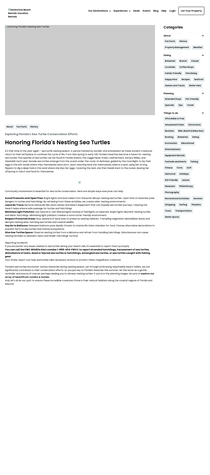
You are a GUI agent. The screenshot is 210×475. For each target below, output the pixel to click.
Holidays (184, 173)
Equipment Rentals (175, 155)
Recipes (186, 79)
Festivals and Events (175, 161)
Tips (180, 105)
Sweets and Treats (175, 85)
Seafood (198, 79)
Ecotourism (171, 143)
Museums (170, 186)
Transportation (183, 210)
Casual (195, 60)
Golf (189, 167)
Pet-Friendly (192, 99)
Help (163, 10)
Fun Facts (170, 41)
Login (172, 10)
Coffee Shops (186, 67)
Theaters (196, 204)
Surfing (183, 204)
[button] (184, 35)
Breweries (170, 60)
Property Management (177, 47)
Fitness (169, 167)
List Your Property (191, 10)
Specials (169, 105)
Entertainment (172, 149)
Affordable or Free (174, 118)
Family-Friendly (173, 73)
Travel (190, 105)
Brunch (183, 60)
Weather (197, 47)
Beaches (169, 130)
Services (197, 198)
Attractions (194, 124)
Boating (169, 137)
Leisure (185, 180)
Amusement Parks (174, 124)
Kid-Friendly (171, 180)
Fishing (194, 161)
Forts (179, 167)
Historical (170, 173)
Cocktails (170, 67)
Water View (195, 85)
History (183, 41)
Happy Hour (171, 79)
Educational (187, 143)
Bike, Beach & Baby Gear (191, 130)
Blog (155, 10)
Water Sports (172, 216)
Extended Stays (173, 99)
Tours (168, 210)
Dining (195, 137)
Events (146, 10)
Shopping (170, 204)
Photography (172, 192)
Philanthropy (186, 186)
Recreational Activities (177, 198)
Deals (136, 10)
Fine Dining (191, 73)
